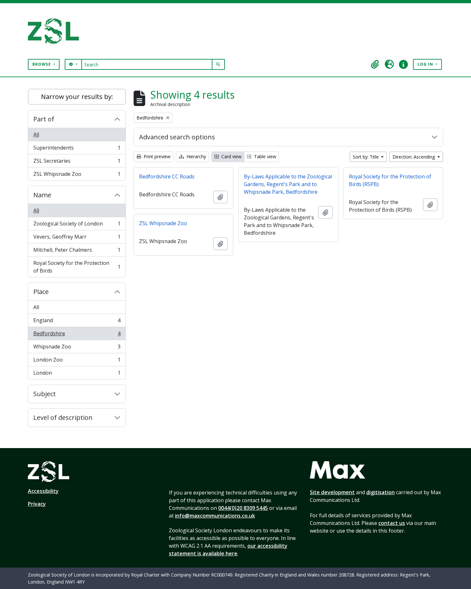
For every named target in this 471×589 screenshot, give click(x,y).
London (76, 374)
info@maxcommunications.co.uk (215, 515)
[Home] (56, 31)
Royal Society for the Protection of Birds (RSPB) (390, 180)
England (76, 322)
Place (41, 291)
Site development (332, 492)
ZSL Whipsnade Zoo (76, 175)
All (36, 134)
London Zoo (76, 361)
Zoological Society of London (76, 225)
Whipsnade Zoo (76, 348)
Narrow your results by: (77, 96)
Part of (43, 119)
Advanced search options (177, 137)
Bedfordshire (76, 335)
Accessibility (43, 491)
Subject (44, 393)
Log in (425, 64)
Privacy (37, 503)
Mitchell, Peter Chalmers (76, 251)
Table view (264, 156)
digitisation (380, 492)
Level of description (63, 417)
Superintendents (76, 149)
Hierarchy (195, 156)
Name (42, 195)
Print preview (156, 156)
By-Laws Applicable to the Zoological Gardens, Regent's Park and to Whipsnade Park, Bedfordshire (288, 184)
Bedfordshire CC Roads (166, 176)
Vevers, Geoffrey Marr (76, 238)
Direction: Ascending (414, 157)
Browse (42, 64)
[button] (375, 64)
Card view (231, 156)
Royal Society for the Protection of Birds (76, 266)
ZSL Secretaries (76, 162)
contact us (391, 523)
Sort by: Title (366, 157)
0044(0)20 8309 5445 (243, 507)
